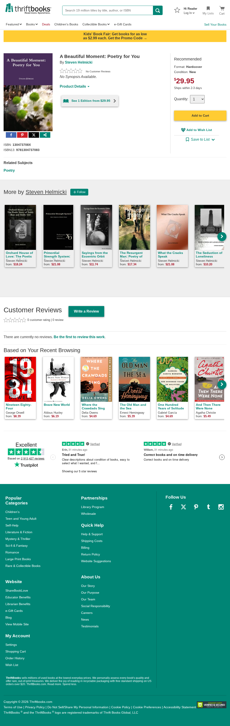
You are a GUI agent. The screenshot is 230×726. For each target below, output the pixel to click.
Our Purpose (90, 592)
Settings (11, 644)
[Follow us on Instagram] (221, 507)
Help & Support (92, 534)
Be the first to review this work (79, 337)
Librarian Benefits (17, 604)
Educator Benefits (18, 597)
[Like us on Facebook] (171, 507)
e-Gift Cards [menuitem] (122, 24)
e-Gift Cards (14, 611)
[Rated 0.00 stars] (71, 71)
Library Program (92, 507)
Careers (87, 613)
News (85, 619)
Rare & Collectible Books (22, 566)
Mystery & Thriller (17, 539)
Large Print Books (18, 559)
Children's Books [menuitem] (66, 24)
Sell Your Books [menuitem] (215, 24)
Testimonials (90, 626)
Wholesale (88, 513)
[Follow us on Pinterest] (196, 507)
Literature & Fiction (18, 532)
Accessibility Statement (180, 707)
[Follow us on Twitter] (183, 507)
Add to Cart (200, 115)
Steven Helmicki (78, 62)
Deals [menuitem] (46, 24)
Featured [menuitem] (12, 24)
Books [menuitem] (30, 24)
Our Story (88, 586)
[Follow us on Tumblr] (208, 507)
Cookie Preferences (147, 707)
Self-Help (11, 525)
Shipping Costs (91, 541)
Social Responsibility (95, 606)
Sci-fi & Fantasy (16, 545)
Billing (85, 547)
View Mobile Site (17, 624)
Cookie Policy (120, 707)
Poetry (9, 170)
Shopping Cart (15, 651)
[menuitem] (190, 9)
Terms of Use (13, 707)
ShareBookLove (16, 590)
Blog (8, 617)
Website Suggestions (96, 561)
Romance (12, 552)
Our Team (88, 599)
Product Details (73, 86)
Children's (12, 512)
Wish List (11, 665)
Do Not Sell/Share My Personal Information (77, 707)
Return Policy (90, 554)
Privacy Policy (35, 707)
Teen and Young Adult (20, 518)
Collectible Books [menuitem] (94, 24)
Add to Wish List (199, 130)
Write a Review (86, 311)
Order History (14, 658)
